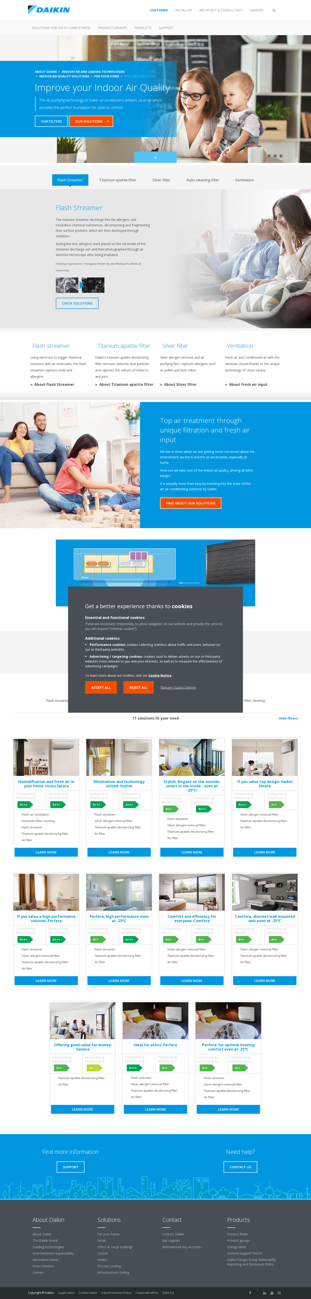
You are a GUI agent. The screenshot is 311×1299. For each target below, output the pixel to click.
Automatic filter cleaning (246, 700)
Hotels (102, 1259)
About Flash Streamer (54, 384)
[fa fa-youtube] (272, 1293)
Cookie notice (88, 1293)
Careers (38, 1272)
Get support (171, 1240)
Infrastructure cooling (113, 1272)
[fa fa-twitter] (257, 1293)
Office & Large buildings (115, 1247)
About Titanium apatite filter (126, 384)
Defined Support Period (244, 1253)
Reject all (139, 687)
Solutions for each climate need (61, 28)
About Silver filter (180, 384)
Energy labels (237, 1247)
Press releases (43, 1266)
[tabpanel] (155, 258)
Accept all (101, 687)
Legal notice (66, 1293)
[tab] (70, 180)
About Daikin (42, 1234)
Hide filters (288, 718)
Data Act (168, 1293)
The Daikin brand (45, 1240)
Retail (101, 1240)
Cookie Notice (159, 675)
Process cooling (109, 1266)
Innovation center (46, 1259)
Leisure (102, 1253)
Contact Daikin (173, 1234)
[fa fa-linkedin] (264, 1293)
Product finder (237, 1234)
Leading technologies (48, 1247)
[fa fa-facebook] (250, 1293)
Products (143, 28)
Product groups (112, 28)
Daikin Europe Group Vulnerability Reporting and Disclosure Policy (251, 1261)
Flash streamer (58, 700)
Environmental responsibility (53, 1253)
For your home (108, 1234)
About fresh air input (248, 384)
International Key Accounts (182, 1247)
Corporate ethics (146, 1293)
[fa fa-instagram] (279, 1293)
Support (166, 28)
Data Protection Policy (116, 1293)
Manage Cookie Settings (178, 687)
